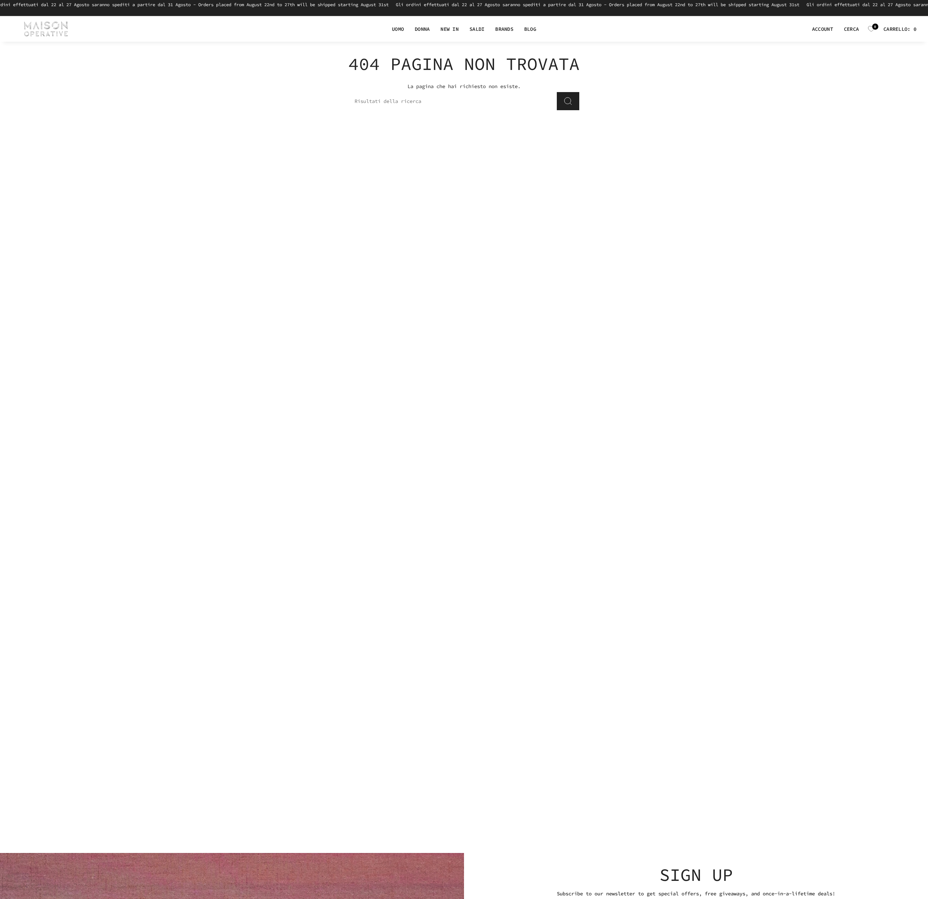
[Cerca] (568, 101)
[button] (397, 29)
